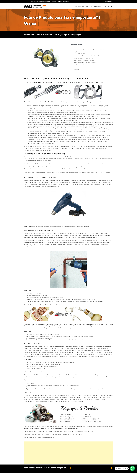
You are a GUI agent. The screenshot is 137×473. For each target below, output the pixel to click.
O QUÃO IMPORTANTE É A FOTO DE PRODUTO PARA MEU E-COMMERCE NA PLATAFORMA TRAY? (91, 52)
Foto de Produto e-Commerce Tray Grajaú (84, 58)
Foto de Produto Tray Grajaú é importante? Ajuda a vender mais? (88, 49)
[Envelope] (111, 6)
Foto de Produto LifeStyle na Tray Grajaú (84, 60)
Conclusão (76, 69)
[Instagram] (108, 6)
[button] (109, 44)
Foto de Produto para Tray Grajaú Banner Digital (85, 62)
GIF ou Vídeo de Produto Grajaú (81, 67)
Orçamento (97, 6)
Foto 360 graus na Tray (79, 64)
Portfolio (89, 6)
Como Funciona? (79, 6)
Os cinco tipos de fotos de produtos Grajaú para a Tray (87, 56)
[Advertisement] (68, 452)
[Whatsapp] (105, 6)
